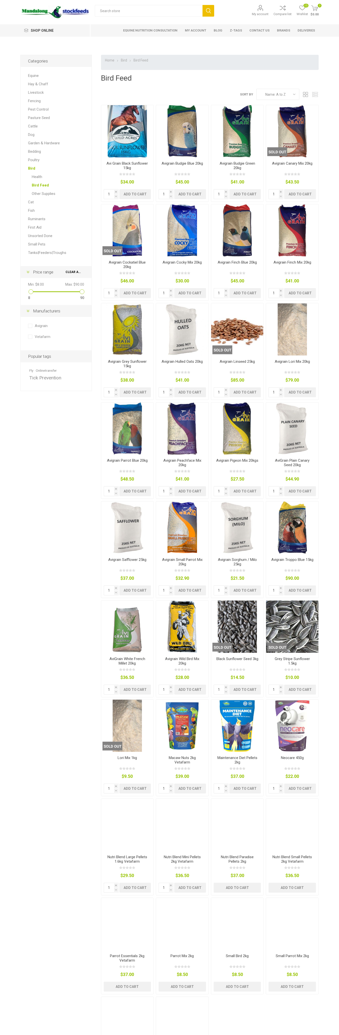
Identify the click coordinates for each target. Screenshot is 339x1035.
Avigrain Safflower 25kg (127, 559)
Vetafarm (42, 337)
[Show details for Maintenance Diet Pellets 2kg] (237, 726)
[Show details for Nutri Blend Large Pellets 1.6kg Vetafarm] (127, 825)
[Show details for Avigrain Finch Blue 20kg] (237, 230)
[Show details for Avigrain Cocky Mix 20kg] (182, 230)
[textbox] (149, 11)
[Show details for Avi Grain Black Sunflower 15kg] (127, 131)
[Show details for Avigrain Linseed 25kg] (237, 329)
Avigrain (41, 326)
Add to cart (135, 194)
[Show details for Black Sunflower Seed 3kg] (237, 627)
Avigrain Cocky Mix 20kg (182, 262)
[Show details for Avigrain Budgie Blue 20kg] (182, 131)
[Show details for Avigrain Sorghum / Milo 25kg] (237, 527)
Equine (33, 75)
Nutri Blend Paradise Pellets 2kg (237, 859)
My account (260, 14)
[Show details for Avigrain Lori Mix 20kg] (292, 329)
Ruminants (36, 219)
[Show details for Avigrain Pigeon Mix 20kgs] (237, 428)
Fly (31, 370)
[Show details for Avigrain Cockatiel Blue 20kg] (127, 230)
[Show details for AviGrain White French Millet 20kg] (127, 627)
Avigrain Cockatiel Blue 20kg (127, 264)
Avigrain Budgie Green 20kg (237, 165)
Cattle (33, 126)
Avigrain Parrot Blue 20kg (127, 460)
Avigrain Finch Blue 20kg (237, 262)
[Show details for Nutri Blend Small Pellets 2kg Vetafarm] (292, 825)
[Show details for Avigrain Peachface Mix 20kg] (182, 428)
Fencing (34, 101)
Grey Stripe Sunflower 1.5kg (292, 661)
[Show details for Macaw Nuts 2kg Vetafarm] (182, 726)
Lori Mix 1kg (127, 758)
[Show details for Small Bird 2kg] (237, 924)
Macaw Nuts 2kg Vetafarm (182, 760)
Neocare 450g (292, 758)
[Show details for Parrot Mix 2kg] (182, 924)
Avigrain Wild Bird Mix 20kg (182, 661)
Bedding (34, 151)
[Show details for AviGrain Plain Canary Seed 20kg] (292, 428)
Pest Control (38, 109)
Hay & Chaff (38, 84)
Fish (31, 210)
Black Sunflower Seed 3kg (237, 659)
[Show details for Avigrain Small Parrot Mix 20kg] (182, 527)
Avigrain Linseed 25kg (237, 361)
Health (37, 177)
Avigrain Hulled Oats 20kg (182, 361)
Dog (31, 134)
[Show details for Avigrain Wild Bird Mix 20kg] (182, 627)
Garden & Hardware (44, 143)
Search (208, 11)
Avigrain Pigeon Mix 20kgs (237, 460)
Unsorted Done (40, 236)
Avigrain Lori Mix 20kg (292, 361)
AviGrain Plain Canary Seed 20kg (292, 462)
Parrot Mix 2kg (182, 956)
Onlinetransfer (46, 370)
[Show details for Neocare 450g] (292, 726)
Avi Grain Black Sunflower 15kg (127, 165)
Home (109, 60)
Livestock (36, 92)
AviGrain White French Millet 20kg (127, 661)
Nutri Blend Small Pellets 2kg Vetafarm (292, 859)
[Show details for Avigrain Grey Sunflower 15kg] (127, 329)
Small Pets (36, 244)
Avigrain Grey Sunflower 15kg (127, 363)
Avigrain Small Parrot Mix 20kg (182, 561)
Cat (31, 202)
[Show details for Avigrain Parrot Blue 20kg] (127, 428)
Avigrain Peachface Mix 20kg (182, 462)
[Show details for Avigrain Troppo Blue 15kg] (292, 527)
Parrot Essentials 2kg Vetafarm (127, 958)
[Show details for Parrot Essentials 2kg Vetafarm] (127, 924)
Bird (31, 168)
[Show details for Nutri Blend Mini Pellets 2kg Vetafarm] (182, 825)
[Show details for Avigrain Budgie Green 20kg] (237, 131)
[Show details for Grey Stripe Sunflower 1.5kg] (292, 627)
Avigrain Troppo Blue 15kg (292, 559)
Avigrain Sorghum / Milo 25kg (237, 561)
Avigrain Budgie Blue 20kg (182, 163)
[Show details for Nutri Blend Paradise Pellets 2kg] (237, 825)
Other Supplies (43, 193)
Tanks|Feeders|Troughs (47, 252)
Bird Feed (40, 185)
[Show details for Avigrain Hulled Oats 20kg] (182, 329)
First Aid (34, 227)
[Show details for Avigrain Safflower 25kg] (127, 527)
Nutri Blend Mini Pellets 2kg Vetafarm (182, 859)
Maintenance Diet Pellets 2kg (237, 760)
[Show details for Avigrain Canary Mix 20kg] (292, 131)
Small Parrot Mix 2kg (292, 956)
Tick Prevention (45, 378)
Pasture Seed (39, 118)
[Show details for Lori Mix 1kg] (127, 726)
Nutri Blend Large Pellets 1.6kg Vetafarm (127, 859)
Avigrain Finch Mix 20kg (292, 262)
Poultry (33, 160)
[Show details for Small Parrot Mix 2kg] (292, 924)
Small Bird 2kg (237, 956)
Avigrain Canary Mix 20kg (292, 163)
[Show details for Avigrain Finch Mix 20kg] (292, 230)
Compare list (282, 14)
